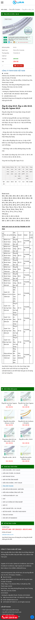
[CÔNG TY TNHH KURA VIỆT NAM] (17, 2)
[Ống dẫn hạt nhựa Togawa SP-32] (9, 396)
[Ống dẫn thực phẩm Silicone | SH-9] (26, 450)
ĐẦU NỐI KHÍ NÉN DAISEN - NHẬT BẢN (13, 489)
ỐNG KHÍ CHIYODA (8, 515)
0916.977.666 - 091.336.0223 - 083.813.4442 (17, 529)
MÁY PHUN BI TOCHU (8, 476)
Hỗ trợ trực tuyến (10, 523)
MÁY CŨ (5, 505)
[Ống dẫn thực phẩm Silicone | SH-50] (9, 414)
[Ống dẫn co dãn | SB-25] (26, 432)
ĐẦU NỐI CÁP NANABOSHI (10, 518)
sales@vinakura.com (10, 96)
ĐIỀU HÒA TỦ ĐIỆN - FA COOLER (11, 473)
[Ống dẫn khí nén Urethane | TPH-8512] (26, 414)
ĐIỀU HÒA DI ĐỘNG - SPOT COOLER (12, 483)
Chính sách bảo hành (8, 614)
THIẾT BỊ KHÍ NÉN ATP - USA (10, 495)
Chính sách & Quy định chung (10, 610)
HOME (5, 9)
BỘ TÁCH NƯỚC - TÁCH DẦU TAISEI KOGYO (14, 511)
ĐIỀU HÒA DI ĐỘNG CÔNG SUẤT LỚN (13, 492)
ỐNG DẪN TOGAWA (14, 9)
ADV (4, 499)
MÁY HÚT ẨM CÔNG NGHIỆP (10, 479)
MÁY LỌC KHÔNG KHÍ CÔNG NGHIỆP (13, 502)
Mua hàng (20, 66)
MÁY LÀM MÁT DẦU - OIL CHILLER (12, 508)
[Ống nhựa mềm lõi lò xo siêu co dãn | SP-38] (9, 432)
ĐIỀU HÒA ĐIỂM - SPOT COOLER (11, 470)
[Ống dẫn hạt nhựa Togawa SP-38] (26, 396)
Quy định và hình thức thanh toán (11, 612)
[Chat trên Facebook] (32, 617)
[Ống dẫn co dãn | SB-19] (9, 450)
